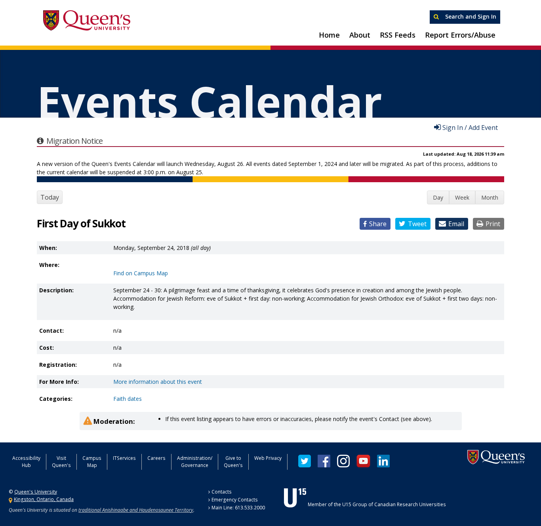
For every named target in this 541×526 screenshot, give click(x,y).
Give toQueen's (233, 462)
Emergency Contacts (234, 499)
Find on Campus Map (140, 273)
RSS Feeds (397, 35)
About (359, 35)
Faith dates (127, 398)
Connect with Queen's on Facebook (324, 461)
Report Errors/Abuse (460, 35)
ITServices (124, 458)
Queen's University (86, 20)
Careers (156, 458)
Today (49, 197)
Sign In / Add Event (470, 127)
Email (456, 223)
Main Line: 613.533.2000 (238, 507)
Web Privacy (268, 458)
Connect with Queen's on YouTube (363, 461)
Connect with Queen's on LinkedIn (383, 461)
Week (462, 197)
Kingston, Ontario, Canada (44, 499)
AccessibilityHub (26, 462)
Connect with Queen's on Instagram (343, 461)
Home (329, 35)
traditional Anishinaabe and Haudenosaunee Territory (135, 510)
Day (438, 197)
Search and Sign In (470, 16)
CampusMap (91, 462)
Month (489, 197)
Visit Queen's (61, 462)
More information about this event (157, 381)
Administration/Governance (194, 462)
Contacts (221, 491)
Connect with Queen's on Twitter (304, 461)
